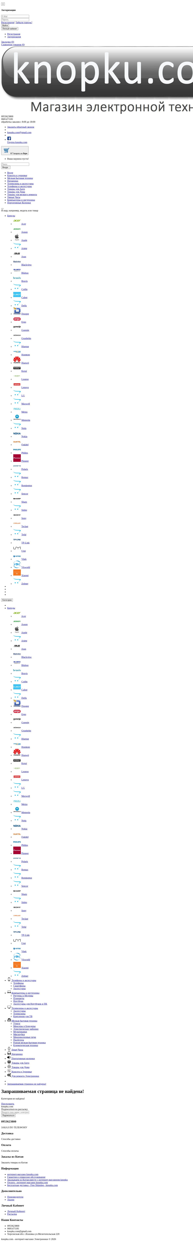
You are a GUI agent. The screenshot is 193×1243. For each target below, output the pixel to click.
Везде (10, 172)
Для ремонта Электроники (25, 1076)
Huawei (25, 363)
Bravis (24, 281)
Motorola (25, 420)
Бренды (11, 215)
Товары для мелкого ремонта (22, 194)
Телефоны (18, 983)
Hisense (25, 346)
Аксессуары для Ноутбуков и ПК (30, 1004)
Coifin (24, 289)
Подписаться (8, 1115)
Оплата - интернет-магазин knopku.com (27, 1182)
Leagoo (25, 379)
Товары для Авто (16, 189)
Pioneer (25, 461)
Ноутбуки (18, 1001)
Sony (23, 518)
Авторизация (14, 36)
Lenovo (25, 387)
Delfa (24, 305)
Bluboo (24, 273)
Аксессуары (19, 988)
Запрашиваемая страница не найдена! (26, 1084)
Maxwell (25, 403)
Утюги (16, 1023)
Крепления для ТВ (22, 1016)
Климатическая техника (25, 1045)
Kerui (24, 371)
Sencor (24, 493)
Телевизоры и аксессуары (20, 183)
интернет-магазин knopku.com (22, 1174)
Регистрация (7, 22)
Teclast (24, 526)
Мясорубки (19, 1034)
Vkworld (25, 567)
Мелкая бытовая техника (20, 178)
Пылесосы (18, 1040)
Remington (26, 485)
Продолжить (7, 1103)
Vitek (24, 559)
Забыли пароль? (24, 22)
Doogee (25, 314)
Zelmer (24, 583)
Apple (24, 240)
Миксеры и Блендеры (24, 1026)
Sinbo (24, 510)
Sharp (24, 502)
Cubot (24, 297)
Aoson (24, 232)
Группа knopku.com (17, 142)
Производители (15, 1197)
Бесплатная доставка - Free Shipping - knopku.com (32, 1185)
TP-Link (25, 542)
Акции (10, 1199)
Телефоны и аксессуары (19, 186)
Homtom (25, 354)
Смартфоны (19, 986)
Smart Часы (17, 1049)
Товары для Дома (16, 191)
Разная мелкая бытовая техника (29, 1042)
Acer (23, 224)
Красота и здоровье (17, 175)
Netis (23, 428)
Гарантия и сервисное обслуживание (26, 1177)
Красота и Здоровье (21, 1071)
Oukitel (24, 444)
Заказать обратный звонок (20, 127)
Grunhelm (26, 338)
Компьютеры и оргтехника (21, 200)
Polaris (24, 469)
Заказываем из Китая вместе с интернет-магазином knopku (37, 1179)
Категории (7, 600)
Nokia (24, 436)
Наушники (12, 181)
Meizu (24, 412)
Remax (24, 477)
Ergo (23, 322)
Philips (24, 453)
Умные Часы (13, 197)
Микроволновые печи (24, 1037)
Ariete (24, 248)
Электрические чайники (25, 1029)
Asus (23, 256)
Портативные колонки (23, 1058)
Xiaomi (24, 575)
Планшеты (18, 998)
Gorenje (25, 330)
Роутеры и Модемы (23, 995)
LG (23, 395)
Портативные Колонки (19, 202)
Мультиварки (20, 1031)
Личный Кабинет (16, 1211)
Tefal (23, 534)
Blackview (26, 264)
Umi (23, 551)
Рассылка (12, 1214)
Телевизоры (19, 1013)
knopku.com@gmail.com (19, 132)
